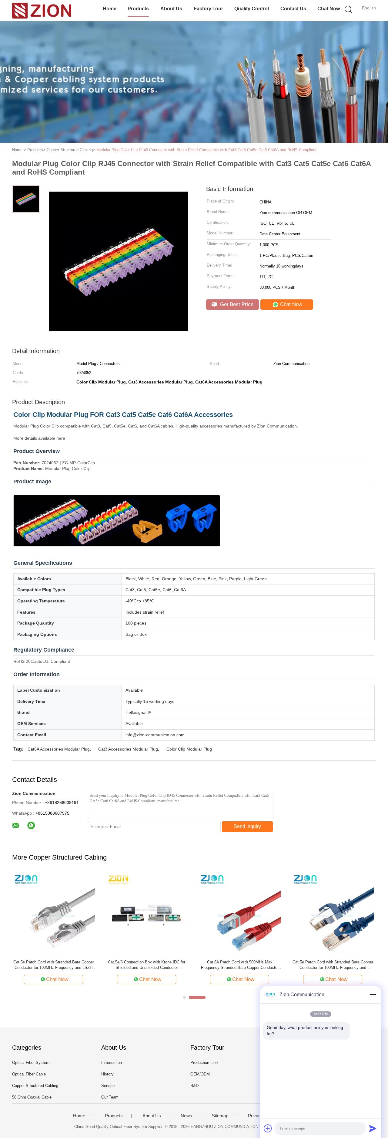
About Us (171, 8)
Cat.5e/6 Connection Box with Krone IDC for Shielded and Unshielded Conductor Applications (146, 965)
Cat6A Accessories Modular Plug (59, 749)
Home (109, 8)
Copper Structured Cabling (35, 1085)
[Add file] (268, 1128)
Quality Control (251, 8)
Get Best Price (236, 304)
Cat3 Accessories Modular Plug (128, 749)
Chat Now (328, 8)
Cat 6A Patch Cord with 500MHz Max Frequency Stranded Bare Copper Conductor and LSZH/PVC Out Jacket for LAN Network (240, 965)
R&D (194, 1085)
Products (138, 8)
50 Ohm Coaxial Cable (32, 1097)
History (107, 1074)
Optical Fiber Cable (29, 1074)
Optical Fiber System (30, 1062)
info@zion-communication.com (155, 734)
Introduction (111, 1062)
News (186, 1116)
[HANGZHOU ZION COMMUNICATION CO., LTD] (41, 10)
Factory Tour (208, 8)
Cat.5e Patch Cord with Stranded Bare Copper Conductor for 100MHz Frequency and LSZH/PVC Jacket (333, 965)
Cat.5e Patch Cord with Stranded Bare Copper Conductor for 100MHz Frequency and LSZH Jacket (53, 965)
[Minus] (372, 994)
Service (108, 1085)
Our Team (110, 1097)
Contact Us (293, 8)
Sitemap (220, 1116)
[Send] (373, 1128)
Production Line (204, 1062)
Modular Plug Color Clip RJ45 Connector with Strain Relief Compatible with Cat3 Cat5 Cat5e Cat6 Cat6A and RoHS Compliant (206, 150)
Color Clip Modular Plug (189, 749)
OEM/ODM (200, 1074)
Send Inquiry (247, 826)
